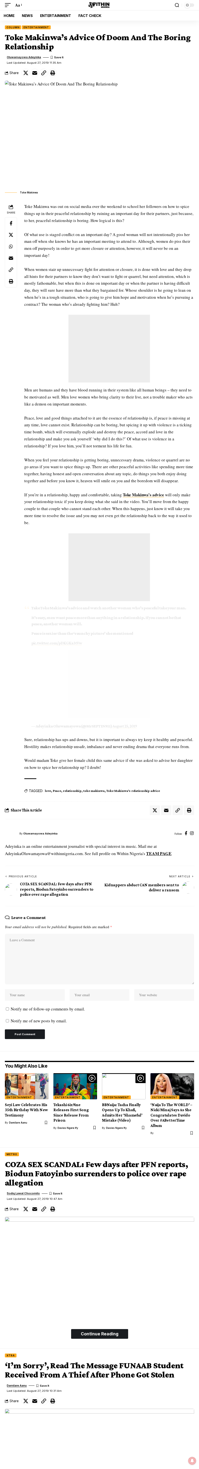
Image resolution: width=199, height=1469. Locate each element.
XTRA (11, 1355)
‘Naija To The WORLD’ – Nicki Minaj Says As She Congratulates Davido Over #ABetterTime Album (171, 1115)
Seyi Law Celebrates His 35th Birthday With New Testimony (26, 1109)
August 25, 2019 (124, 726)
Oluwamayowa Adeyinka (24, 57)
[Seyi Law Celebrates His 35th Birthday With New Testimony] (27, 1086)
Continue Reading (99, 1333)
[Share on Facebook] (11, 223)
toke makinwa (93, 791)
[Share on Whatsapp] (11, 246)
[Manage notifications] (192, 1461)
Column (13, 27)
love (48, 791)
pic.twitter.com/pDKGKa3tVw (56, 643)
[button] (9, 5)
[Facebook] (186, 833)
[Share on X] (26, 73)
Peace (57, 791)
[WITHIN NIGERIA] (99, 5)
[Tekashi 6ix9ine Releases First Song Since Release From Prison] (75, 1086)
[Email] (35, 73)
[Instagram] (192, 833)
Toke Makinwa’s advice (143, 495)
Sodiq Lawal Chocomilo (23, 1193)
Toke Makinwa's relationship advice (133, 791)
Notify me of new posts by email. (39, 1021)
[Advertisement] (109, 349)
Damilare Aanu (18, 1122)
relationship (72, 791)
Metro (12, 1154)
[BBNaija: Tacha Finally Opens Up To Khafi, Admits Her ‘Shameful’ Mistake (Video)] (124, 1086)
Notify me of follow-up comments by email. (48, 1009)
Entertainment (36, 27)
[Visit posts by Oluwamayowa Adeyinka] (11, 834)
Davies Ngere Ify (68, 1127)
